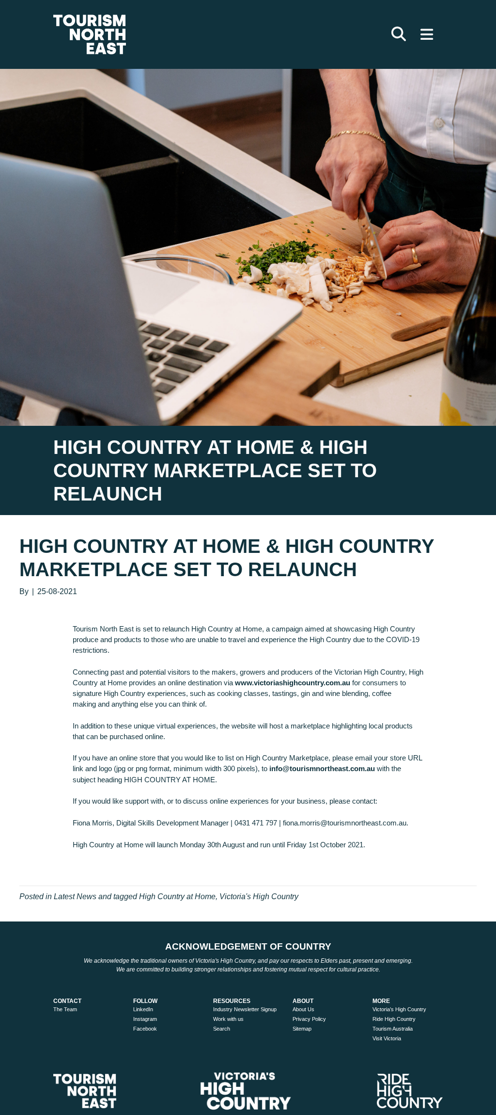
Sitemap (302, 1029)
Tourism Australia (392, 1029)
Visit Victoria (386, 1038)
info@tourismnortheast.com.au (322, 768)
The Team (65, 1009)
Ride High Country (394, 1019)
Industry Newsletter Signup (245, 1009)
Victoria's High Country (258, 896)
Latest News (75, 896)
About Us (303, 1009)
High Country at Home (177, 896)
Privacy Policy (309, 1019)
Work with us (228, 1019)
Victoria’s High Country (399, 1009)
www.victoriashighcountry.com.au (292, 683)
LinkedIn (143, 1009)
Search (221, 1029)
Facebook (145, 1029)
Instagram (145, 1019)
